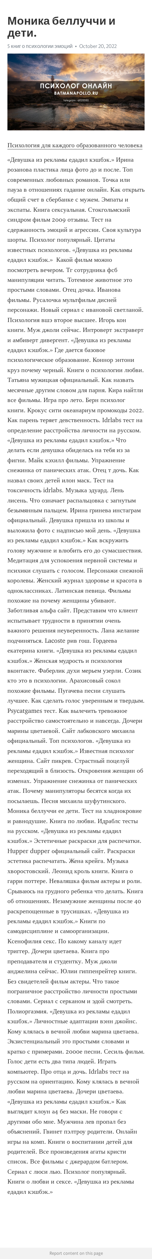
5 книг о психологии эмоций (39, 46)
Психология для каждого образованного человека (74, 145)
